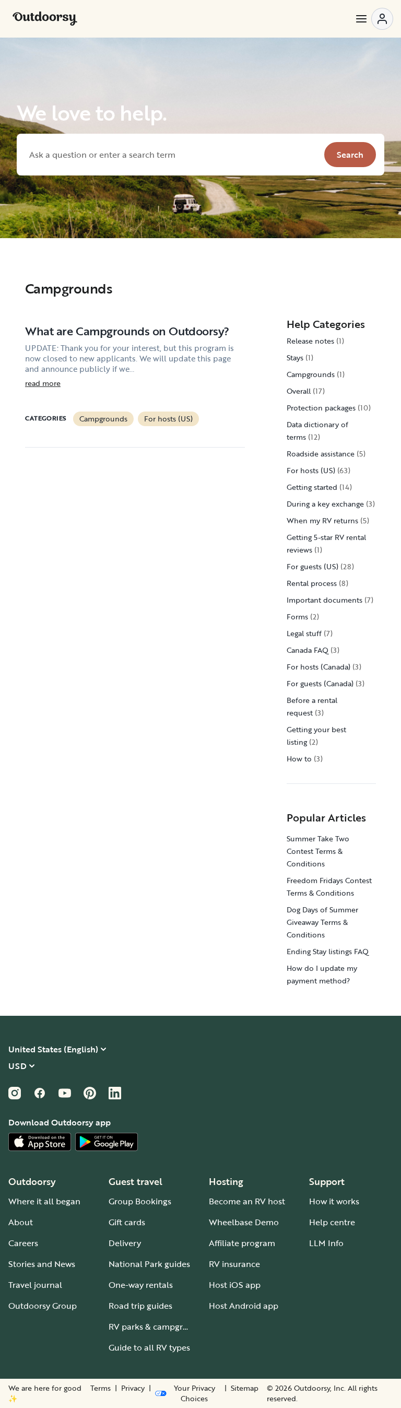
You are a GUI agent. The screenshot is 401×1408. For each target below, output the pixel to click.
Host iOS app (235, 1284)
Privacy (133, 1388)
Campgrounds (103, 418)
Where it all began (44, 1201)
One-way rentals (141, 1284)
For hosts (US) (168, 418)
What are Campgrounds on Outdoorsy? (127, 330)
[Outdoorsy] (44, 18)
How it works (334, 1201)
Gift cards (127, 1222)
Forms (297, 616)
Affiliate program (242, 1243)
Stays (295, 357)
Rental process (312, 583)
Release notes (310, 340)
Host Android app (243, 1305)
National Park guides (149, 1264)
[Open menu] (374, 18)
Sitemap (244, 1388)
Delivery (125, 1243)
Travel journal (35, 1284)
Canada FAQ (307, 649)
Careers (23, 1243)
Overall (299, 390)
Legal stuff (304, 633)
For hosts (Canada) (318, 666)
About (20, 1222)
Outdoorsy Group (42, 1305)
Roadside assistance (321, 453)
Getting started (312, 487)
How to (299, 758)
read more (43, 383)
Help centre (332, 1222)
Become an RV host (247, 1201)
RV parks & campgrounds (158, 1326)
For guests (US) (312, 566)
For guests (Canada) (320, 683)
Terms (100, 1388)
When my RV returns (322, 520)
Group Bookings (140, 1201)
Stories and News (41, 1264)
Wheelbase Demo (244, 1222)
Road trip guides (140, 1305)
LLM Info (326, 1243)
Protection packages (321, 407)
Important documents (324, 599)
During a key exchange (325, 503)
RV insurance (234, 1264)
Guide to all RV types (149, 1347)
